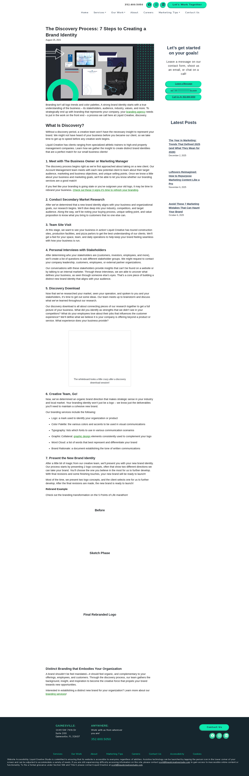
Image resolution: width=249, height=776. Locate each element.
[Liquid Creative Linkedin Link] (163, 4)
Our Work (117, 12)
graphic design (82, 436)
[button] (134, 4)
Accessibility (177, 754)
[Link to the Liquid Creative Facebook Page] (212, 735)
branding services (56, 694)
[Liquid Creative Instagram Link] (156, 4)
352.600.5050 (101, 739)
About (134, 12)
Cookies (197, 754)
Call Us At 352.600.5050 (183, 97)
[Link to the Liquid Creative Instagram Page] (219, 735)
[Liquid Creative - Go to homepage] (55, 8)
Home (84, 12)
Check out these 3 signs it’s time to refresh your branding (105, 190)
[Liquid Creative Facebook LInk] (149, 4)
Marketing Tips (168, 12)
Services (99, 12)
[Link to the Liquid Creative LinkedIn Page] (226, 735)
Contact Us (192, 12)
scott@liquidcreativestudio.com (174, 762)
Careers (148, 12)
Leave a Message (183, 83)
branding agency (135, 111)
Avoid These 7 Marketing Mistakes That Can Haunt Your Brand (184, 207)
